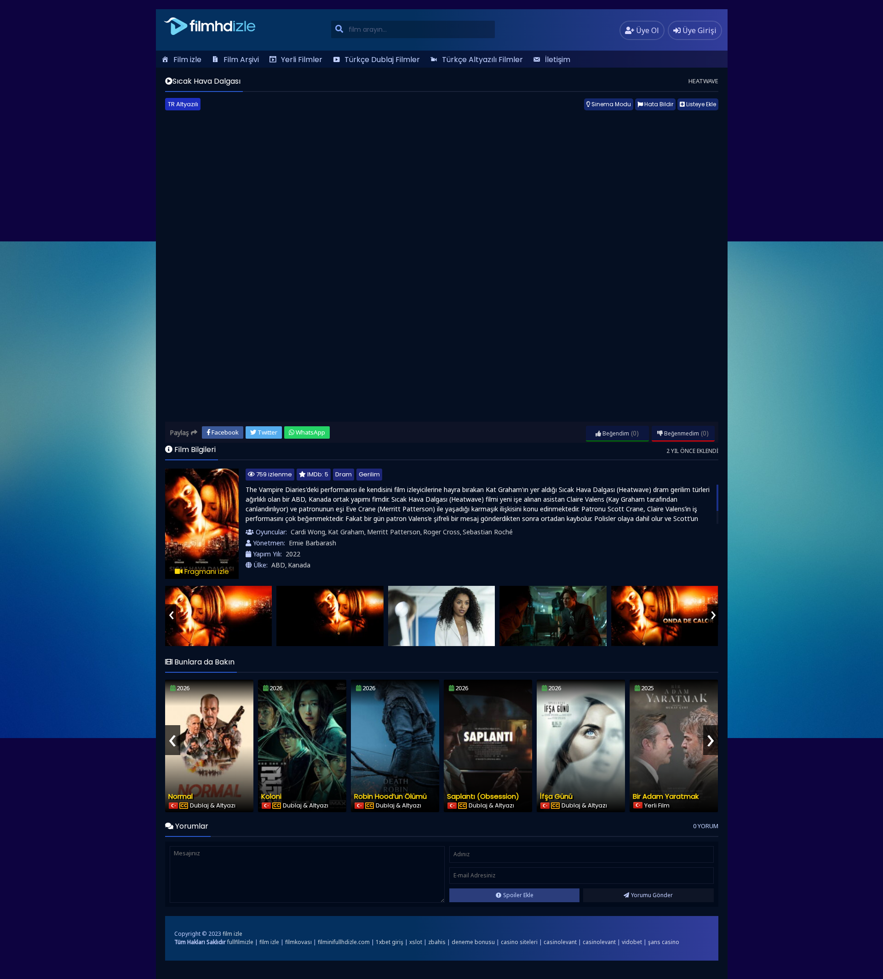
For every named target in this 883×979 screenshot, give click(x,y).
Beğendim (615, 433)
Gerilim (369, 474)
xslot (415, 942)
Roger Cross (441, 531)
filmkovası (298, 942)
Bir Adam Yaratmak (666, 796)
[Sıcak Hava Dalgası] (218, 616)
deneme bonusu (473, 942)
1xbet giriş (389, 942)
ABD (278, 565)
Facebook (224, 432)
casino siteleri (519, 942)
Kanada (299, 565)
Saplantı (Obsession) (483, 796)
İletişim (557, 59)
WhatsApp (309, 432)
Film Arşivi (241, 59)
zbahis (437, 942)
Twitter (266, 432)
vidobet (632, 942)
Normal (180, 796)
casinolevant (560, 942)
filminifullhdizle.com (344, 942)
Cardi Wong (308, 531)
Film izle (187, 59)
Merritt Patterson (393, 531)
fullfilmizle (240, 942)
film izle (232, 934)
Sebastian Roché (488, 531)
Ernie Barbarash (312, 542)
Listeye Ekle (700, 104)
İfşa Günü (556, 796)
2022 (293, 554)
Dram (343, 474)
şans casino (663, 942)
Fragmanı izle (206, 571)
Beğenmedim (681, 433)
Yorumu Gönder (652, 895)
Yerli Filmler (301, 59)
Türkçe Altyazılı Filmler (482, 59)
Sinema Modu (610, 104)
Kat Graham (346, 531)
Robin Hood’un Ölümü (390, 796)
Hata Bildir (658, 104)
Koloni (271, 796)
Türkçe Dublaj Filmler (382, 59)
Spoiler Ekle (518, 895)
